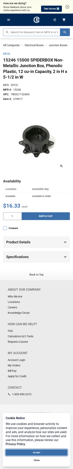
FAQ (10, 330)
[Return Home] (36, 20)
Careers (12, 307)
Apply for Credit (17, 376)
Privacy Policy (15, 444)
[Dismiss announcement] (67, 6)
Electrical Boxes (34, 45)
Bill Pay (12, 370)
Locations (14, 301)
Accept (36, 452)
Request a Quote (18, 341)
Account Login (16, 360)
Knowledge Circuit (19, 312)
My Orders (14, 365)
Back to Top (36, 274)
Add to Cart (46, 216)
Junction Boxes (58, 45)
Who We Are (15, 296)
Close (37, 460)
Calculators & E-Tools (20, 336)
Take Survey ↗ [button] (51, 8)
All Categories (11, 45)
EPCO (6, 53)
